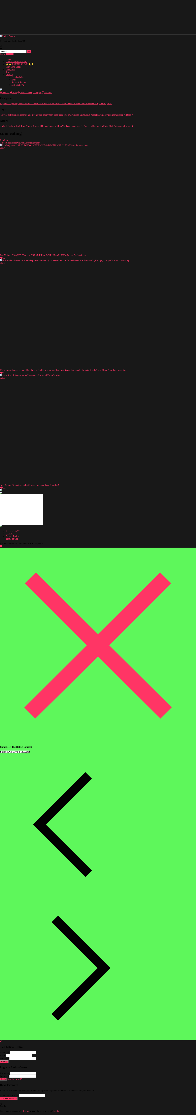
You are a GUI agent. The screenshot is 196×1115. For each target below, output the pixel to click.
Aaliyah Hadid (6, 126)
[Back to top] (1, 546)
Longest (37, 92)
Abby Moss (56, 126)
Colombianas (67, 103)
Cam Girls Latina (13, 67)
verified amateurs (80, 115)
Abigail (93, 126)
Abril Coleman (115, 126)
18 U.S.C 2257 (13, 531)
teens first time (65, 115)
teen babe (53, 115)
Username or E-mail (9, 1095)
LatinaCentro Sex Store (16, 61)
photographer (32, 115)
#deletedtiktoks (99, 115)
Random (48, 92)
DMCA (9, 533)
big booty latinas (17, 103)
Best (14, 92)
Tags (8, 72)
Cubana (76, 103)
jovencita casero (18, 115)
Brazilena (38, 103)
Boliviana (29, 103)
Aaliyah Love (19, 126)
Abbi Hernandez (43, 126)
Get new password (9, 1099)
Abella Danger (83, 126)
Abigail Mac (102, 126)
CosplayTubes (17, 77)
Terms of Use (12, 539)
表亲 (90, 115)
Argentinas (5, 103)
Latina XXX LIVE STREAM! (15, 752)
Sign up (4, 1062)
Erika (13, 79)
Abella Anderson (69, 126)
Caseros (57, 103)
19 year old (5, 115)
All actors (127, 126)
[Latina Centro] (7, 36)
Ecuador (94, 103)
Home (8, 59)
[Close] (98, 742)
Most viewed (26, 92)
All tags (127, 115)
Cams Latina (48, 103)
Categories (10, 69)
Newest (5, 92)
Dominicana (85, 103)
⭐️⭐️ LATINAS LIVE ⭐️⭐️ (20, 64)
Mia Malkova (17, 85)
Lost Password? (14, 1079)
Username (4, 1052)
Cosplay (9, 74)
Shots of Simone (18, 82)
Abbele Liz (31, 126)
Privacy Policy (12, 536)
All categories (105, 103)
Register (9, 54)
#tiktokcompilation (114, 115)
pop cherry (43, 115)
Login (2, 54)
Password (4, 1058)
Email (2, 1055)
